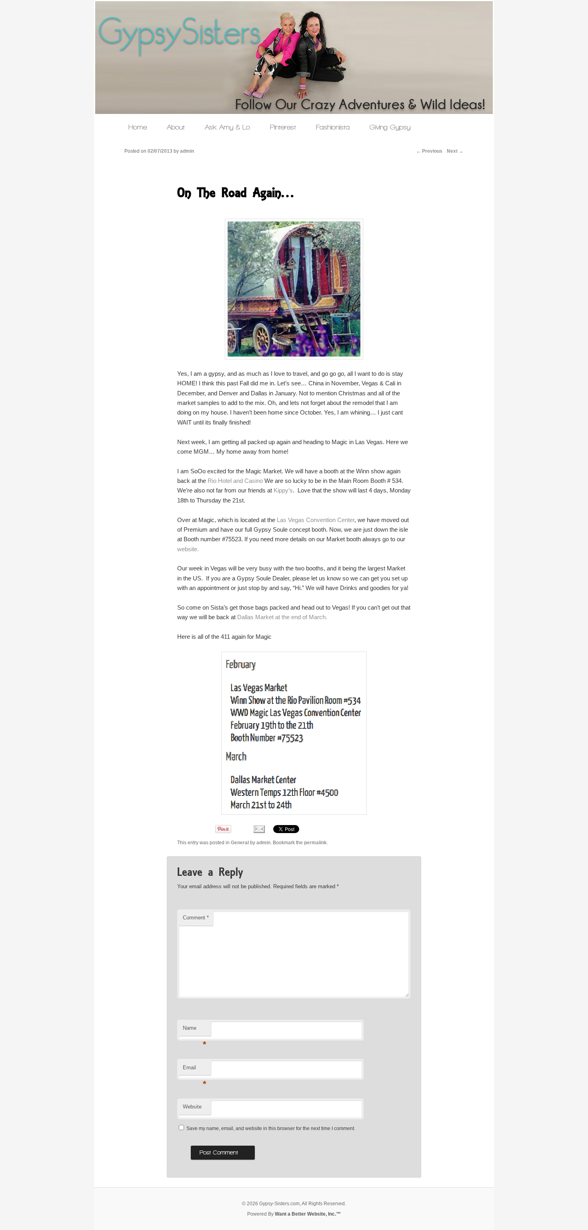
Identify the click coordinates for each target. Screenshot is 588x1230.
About (176, 127)
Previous (429, 151)
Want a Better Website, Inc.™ (308, 1214)
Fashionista (333, 127)
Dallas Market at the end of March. (282, 617)
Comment (196, 918)
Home (137, 127)
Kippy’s (283, 490)
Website (192, 1107)
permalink (315, 842)
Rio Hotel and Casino (235, 480)
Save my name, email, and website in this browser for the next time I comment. (270, 1128)
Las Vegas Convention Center (315, 519)
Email (194, 1070)
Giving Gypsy (390, 127)
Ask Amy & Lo (227, 127)
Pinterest (283, 127)
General (240, 842)
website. (188, 549)
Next (455, 151)
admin (263, 842)
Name (194, 1030)
